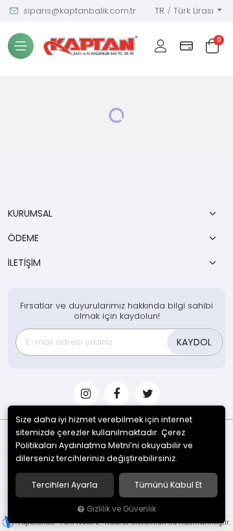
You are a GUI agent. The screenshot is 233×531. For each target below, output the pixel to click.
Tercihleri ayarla (65, 485)
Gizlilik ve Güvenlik (121, 509)
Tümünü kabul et (168, 485)
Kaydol (194, 342)
